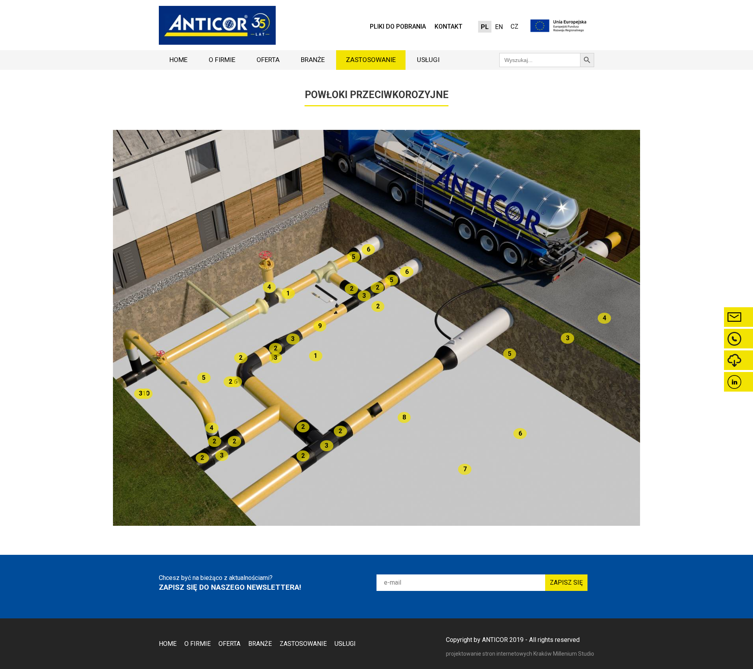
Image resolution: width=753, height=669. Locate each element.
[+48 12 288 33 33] (738, 338)
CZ (514, 26)
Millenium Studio (573, 654)
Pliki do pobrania (398, 26)
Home (178, 60)
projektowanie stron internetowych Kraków (499, 654)
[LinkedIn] (738, 382)
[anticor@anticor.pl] (738, 317)
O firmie (222, 60)
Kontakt (448, 26)
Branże (313, 60)
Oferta (268, 60)
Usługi (428, 60)
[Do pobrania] (738, 360)
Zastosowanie (371, 60)
